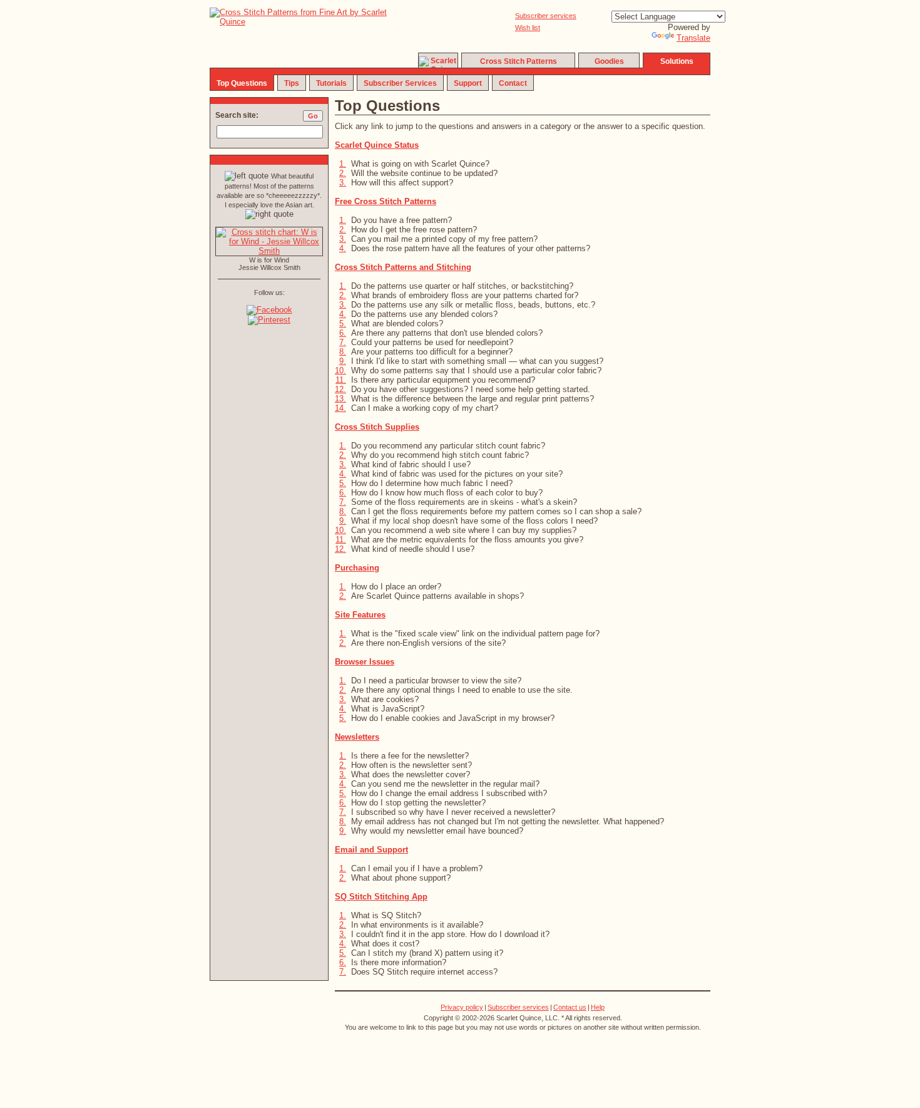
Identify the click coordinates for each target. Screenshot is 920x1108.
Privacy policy (462, 1007)
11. (340, 380)
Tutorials (331, 83)
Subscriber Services (400, 83)
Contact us (569, 1007)
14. (340, 408)
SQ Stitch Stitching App (381, 896)
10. (340, 370)
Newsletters (357, 737)
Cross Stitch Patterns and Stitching (403, 267)
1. (342, 163)
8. (342, 351)
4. (342, 248)
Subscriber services (545, 15)
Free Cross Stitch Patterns (385, 201)
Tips (291, 83)
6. (342, 333)
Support (468, 83)
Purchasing (357, 567)
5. (342, 323)
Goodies (609, 61)
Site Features (360, 614)
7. (342, 342)
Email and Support (371, 849)
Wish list (527, 27)
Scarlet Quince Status (377, 145)
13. (340, 398)
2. (342, 173)
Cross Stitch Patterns (518, 61)
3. (342, 182)
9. (342, 361)
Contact (513, 83)
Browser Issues (364, 661)
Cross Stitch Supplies (377, 427)
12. (340, 389)
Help (598, 1007)
